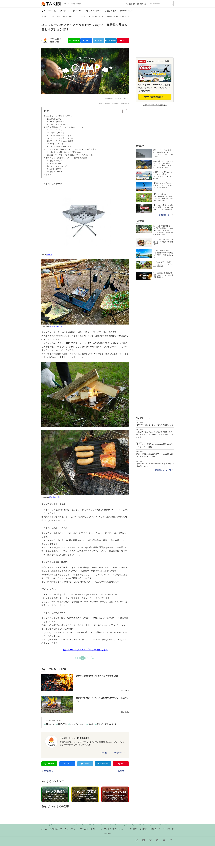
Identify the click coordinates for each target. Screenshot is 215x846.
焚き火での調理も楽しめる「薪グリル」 (66, 152)
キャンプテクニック (77, 724)
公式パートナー (95, 11)
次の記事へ (122, 771)
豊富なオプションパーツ (59, 124)
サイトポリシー (71, 829)
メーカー (79, 11)
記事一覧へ (104, 753)
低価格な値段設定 (57, 122)
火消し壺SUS (55, 169)
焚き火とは (111, 11)
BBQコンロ (50, 724)
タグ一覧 (65, 11)
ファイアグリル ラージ (59, 133)
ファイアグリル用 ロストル (61, 138)
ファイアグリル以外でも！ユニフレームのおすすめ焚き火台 (71, 149)
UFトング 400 (55, 163)
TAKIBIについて (56, 829)
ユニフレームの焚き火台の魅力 (59, 116)
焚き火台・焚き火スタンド (106, 724)
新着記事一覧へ (165, 215)
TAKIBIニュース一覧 (163, 470)
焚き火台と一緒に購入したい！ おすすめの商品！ (67, 158)
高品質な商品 (55, 119)
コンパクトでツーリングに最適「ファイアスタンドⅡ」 (72, 155)
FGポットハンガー (57, 144)
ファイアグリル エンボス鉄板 (61, 141)
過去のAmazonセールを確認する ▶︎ (155, 105)
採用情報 (143, 829)
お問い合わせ (155, 829)
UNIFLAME (62, 724)
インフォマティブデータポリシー (114, 829)
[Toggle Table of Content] (123, 111)
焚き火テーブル (56, 161)
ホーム (44, 829)
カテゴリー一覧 (50, 11)
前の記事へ (48, 771)
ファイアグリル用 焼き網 (60, 135)
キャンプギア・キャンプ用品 (62, 16)
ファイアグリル (56, 130)
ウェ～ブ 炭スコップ (58, 166)
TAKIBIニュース (128, 11)
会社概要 (133, 829)
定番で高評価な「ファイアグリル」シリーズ (64, 127)
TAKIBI (46, 16)
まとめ (49, 174)
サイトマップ (168, 829)
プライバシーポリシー (89, 829)
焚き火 (91, 724)
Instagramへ (118, 753)
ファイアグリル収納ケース (60, 146)
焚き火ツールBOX (57, 172)
